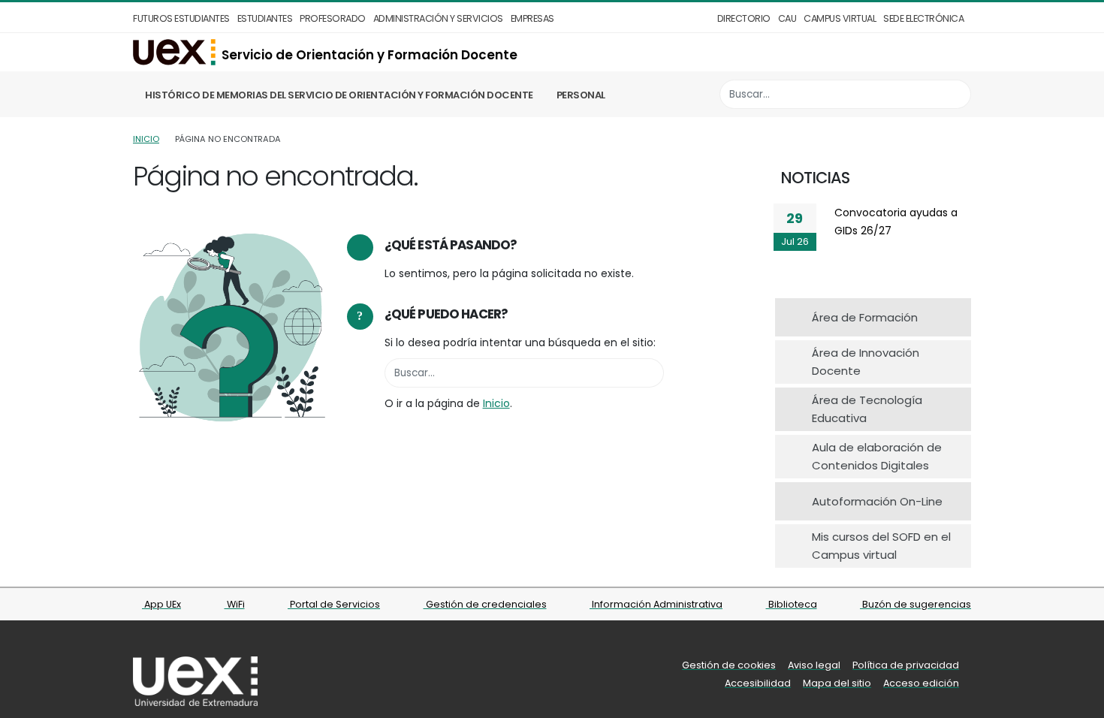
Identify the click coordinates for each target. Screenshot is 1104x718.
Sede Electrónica (923, 18)
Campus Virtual (840, 18)
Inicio (146, 139)
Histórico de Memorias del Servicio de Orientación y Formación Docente (339, 95)
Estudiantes (265, 18)
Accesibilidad (758, 683)
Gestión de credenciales (485, 604)
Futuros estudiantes (181, 18)
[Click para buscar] (955, 94)
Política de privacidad (905, 665)
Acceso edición (921, 683)
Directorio (744, 18)
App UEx (161, 604)
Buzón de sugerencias (915, 604)
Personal (581, 95)
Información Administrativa (656, 604)
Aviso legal (814, 665)
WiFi (235, 604)
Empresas (532, 18)
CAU (787, 18)
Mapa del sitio (837, 683)
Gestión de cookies (729, 665)
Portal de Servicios (334, 604)
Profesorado (333, 18)
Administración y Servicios (438, 18)
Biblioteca (791, 604)
